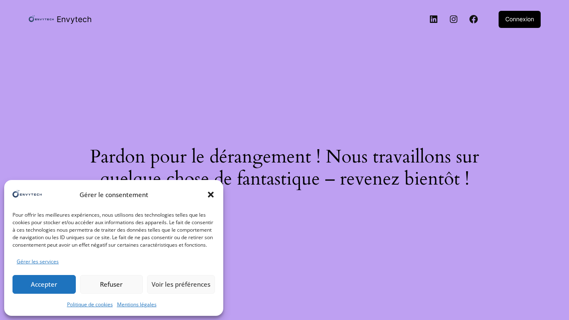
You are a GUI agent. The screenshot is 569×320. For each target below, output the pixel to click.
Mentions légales (137, 304)
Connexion (519, 18)
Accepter (44, 284)
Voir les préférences (181, 284)
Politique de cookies (90, 304)
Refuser (111, 284)
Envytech (74, 19)
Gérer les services (38, 261)
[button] (211, 194)
